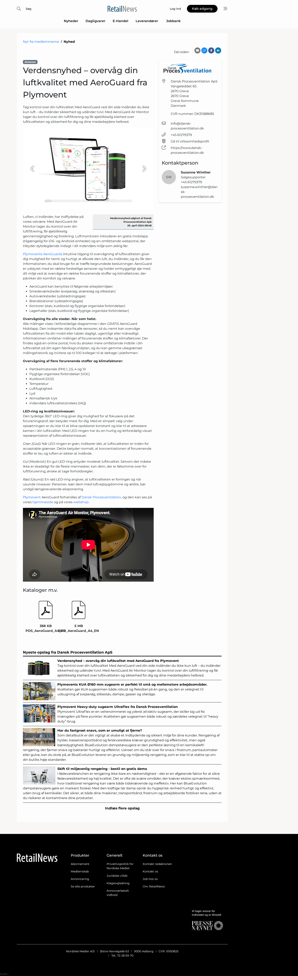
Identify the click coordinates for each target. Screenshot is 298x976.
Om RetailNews (154, 886)
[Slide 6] (85, 200)
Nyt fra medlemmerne (41, 42)
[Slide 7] (92, 200)
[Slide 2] (56, 200)
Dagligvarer (95, 21)
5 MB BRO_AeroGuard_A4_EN (78, 628)
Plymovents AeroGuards (42, 254)
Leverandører (147, 21)
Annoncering (80, 879)
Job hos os (150, 879)
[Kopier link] (204, 50)
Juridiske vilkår (117, 876)
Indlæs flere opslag (122, 808)
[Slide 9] (107, 200)
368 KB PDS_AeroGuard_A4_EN (46, 628)
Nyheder (71, 21)
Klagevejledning (118, 883)
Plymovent (32, 497)
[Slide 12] (128, 200)
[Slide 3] (63, 200)
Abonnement (80, 864)
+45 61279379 (181, 135)
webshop (81, 502)
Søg (28, 9)
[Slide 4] (70, 200)
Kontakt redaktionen (157, 864)
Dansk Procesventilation (101, 497)
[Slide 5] (77, 200)
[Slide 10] (114, 200)
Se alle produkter (83, 886)
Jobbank (173, 21)
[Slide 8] (99, 200)
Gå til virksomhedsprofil (190, 141)
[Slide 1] (48, 200)
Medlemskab (80, 871)
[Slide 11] (121, 200)
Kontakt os (150, 871)
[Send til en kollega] (197, 50)
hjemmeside (43, 502)
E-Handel (120, 21)
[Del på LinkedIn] (218, 50)
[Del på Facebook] (211, 50)
